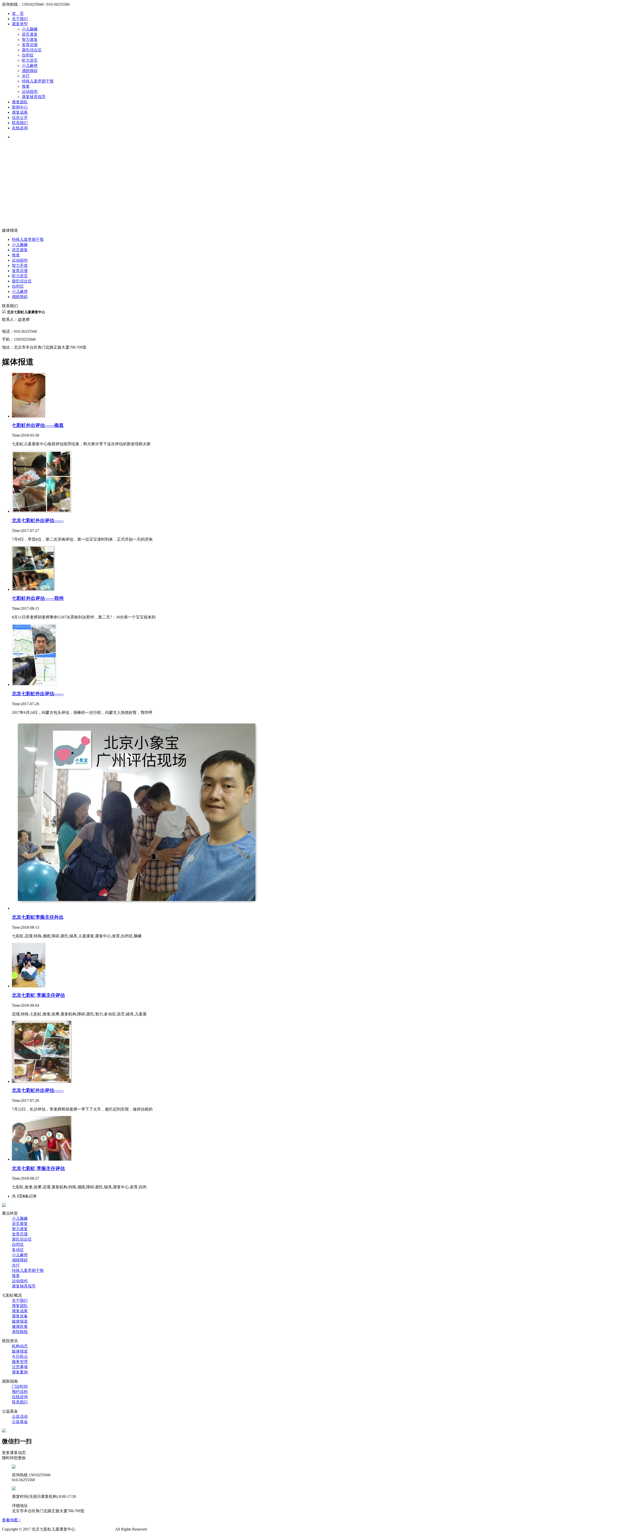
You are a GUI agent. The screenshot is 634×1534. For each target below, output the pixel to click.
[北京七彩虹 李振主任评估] (28, 986)
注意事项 (20, 1367)
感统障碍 (30, 71)
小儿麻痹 (30, 65)
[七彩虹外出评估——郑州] (33, 589)
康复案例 (20, 1372)
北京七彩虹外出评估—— (38, 520)
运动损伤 (30, 91)
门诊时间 (20, 1386)
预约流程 (20, 1392)
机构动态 (20, 1346)
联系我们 (20, 123)
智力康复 (30, 39)
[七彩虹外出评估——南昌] (28, 416)
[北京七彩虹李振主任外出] (138, 908)
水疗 (26, 76)
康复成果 (20, 112)
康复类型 (20, 24)
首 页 (18, 13)
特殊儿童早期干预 (37, 81)
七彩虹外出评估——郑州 (38, 598)
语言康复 (30, 34)
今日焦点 (20, 1356)
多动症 (18, 1250)
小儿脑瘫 (30, 29)
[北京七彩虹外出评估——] (41, 511)
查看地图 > (11, 1520)
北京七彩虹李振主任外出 (38, 917)
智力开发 (20, 265)
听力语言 (30, 60)
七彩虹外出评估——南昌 (38, 425)
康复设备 (20, 1316)
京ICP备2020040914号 (95, 1529)
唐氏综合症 (32, 50)
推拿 (26, 86)
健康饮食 (20, 1326)
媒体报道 (20, 1321)
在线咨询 (20, 128)
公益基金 (20, 1422)
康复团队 (20, 102)
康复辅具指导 (34, 97)
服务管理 (20, 1362)
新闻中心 (20, 107)
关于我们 (20, 19)
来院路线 (20, 1332)
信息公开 (20, 117)
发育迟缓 (30, 45)
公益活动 (20, 1416)
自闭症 (28, 55)
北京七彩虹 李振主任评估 (38, 995)
